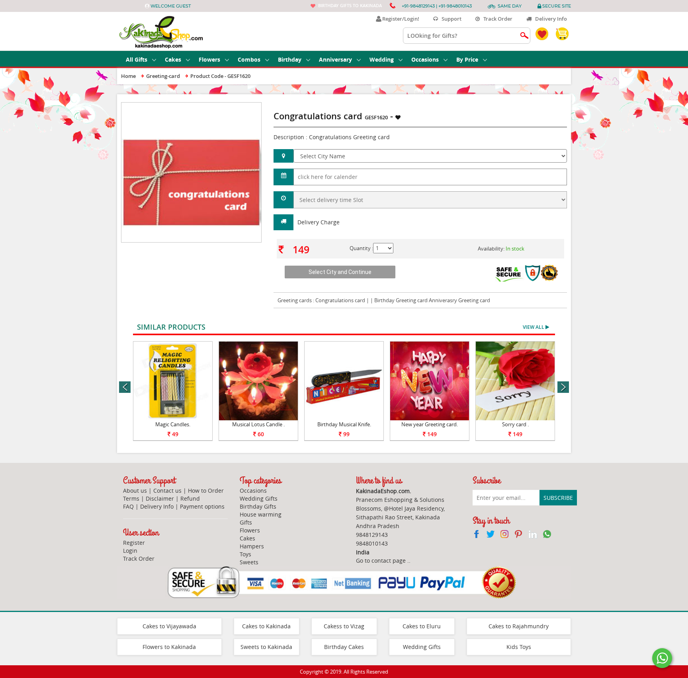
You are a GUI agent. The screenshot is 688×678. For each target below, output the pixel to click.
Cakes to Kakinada (266, 626)
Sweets (249, 562)
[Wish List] (236, 106)
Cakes (173, 59)
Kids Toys (518, 647)
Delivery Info (549, 18)
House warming (260, 514)
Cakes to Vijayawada (169, 626)
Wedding (381, 59)
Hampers (252, 546)
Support (449, 18)
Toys (245, 554)
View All (534, 327)
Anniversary (335, 59)
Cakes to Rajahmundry (519, 626)
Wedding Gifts (259, 498)
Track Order (496, 18)
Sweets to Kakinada (266, 647)
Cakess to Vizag (344, 626)
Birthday (289, 59)
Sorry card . (515, 424)
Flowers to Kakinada (169, 647)
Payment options (202, 506)
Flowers (209, 59)
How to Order (206, 490)
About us (135, 490)
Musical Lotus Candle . (258, 424)
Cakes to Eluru (422, 626)
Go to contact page (381, 560)
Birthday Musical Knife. (344, 424)
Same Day (510, 6)
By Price (467, 59)
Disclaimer (160, 498)
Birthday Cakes (344, 647)
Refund (190, 498)
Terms (131, 498)
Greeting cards (295, 300)
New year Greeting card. (429, 424)
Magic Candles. (172, 424)
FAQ (128, 506)
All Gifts (136, 59)
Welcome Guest (170, 6)
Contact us (167, 490)
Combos (249, 59)
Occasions (425, 59)
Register (134, 542)
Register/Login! (399, 18)
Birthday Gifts (258, 506)
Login (130, 550)
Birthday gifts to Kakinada (350, 5)
